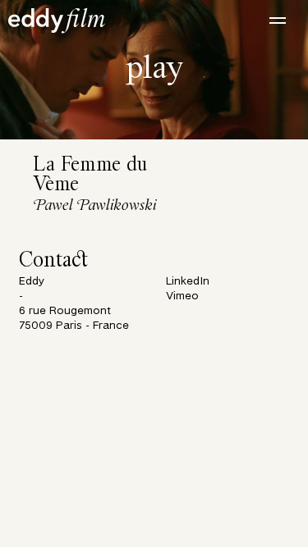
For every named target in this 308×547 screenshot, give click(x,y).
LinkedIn (187, 281)
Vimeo (182, 296)
